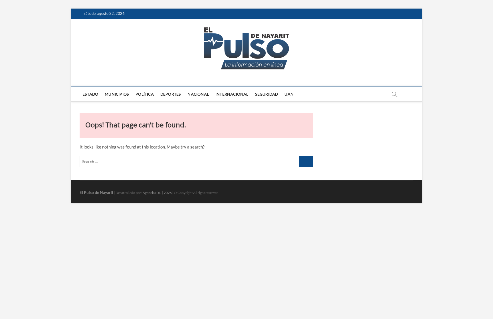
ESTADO (90, 94)
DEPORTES (170, 94)
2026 (168, 192)
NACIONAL (198, 94)
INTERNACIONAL (231, 94)
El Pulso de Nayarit (96, 192)
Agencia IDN (152, 192)
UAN (289, 94)
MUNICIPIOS (117, 94)
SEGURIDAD (266, 94)
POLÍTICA (145, 94)
